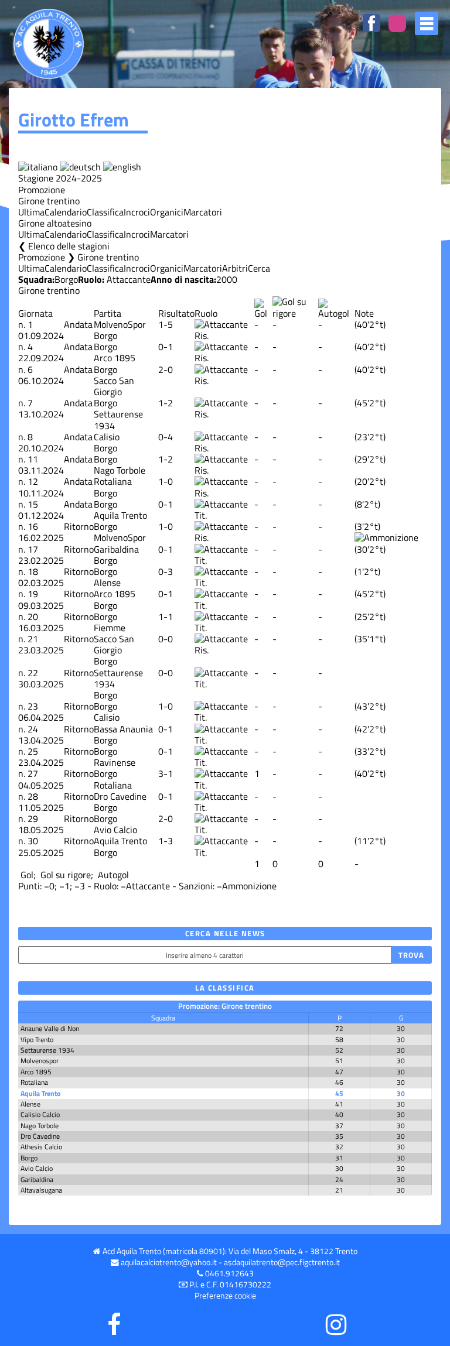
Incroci (137, 212)
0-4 (165, 437)
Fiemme (109, 628)
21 (33, 639)
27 (33, 773)
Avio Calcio (115, 830)
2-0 (165, 369)
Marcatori (202, 212)
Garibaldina (116, 549)
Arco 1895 (114, 358)
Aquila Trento (120, 515)
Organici (166, 212)
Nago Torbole (119, 470)
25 (33, 751)
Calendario (66, 212)
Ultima (31, 212)
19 (33, 594)
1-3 (165, 841)
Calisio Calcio (40, 1114)
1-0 (165, 481)
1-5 (165, 324)
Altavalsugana (41, 1190)
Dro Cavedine (120, 796)
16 (33, 526)
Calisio (107, 437)
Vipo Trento (37, 1039)
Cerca (259, 268)
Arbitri (235, 268)
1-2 (165, 403)
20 (33, 616)
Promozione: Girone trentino (225, 1006)
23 (33, 706)
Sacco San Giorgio (114, 386)
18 (33, 571)
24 (33, 729)
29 (33, 818)
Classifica (105, 212)
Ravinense (114, 762)
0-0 (165, 639)
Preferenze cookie (225, 1296)
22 (33, 673)
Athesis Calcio (41, 1146)
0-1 (165, 347)
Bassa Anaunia (123, 729)
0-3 (165, 571)
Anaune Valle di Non (50, 1028)
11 (33, 459)
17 (33, 549)
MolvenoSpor (120, 324)
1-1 (165, 616)
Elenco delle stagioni (69, 246)
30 (33, 841)
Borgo (66, 279)
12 (33, 481)
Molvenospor (40, 1060)
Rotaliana (113, 481)
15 (33, 504)
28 (33, 796)
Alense (107, 583)
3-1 (165, 773)
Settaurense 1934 (118, 419)
